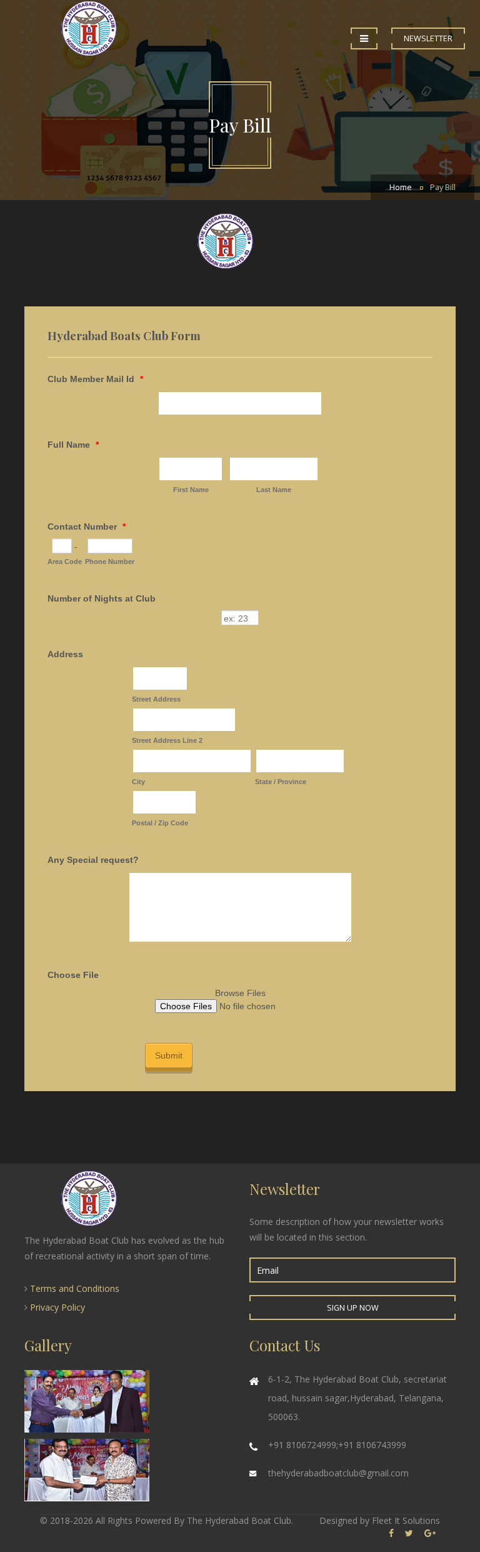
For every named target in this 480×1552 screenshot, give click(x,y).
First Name (191, 489)
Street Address (156, 699)
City (138, 781)
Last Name (273, 489)
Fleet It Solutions (406, 1520)
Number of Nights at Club (102, 598)
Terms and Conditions (74, 1288)
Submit (168, 1056)
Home (400, 187)
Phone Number (109, 561)
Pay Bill (443, 187)
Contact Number (87, 527)
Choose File (73, 975)
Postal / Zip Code (160, 823)
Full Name (73, 445)
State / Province (280, 781)
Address (65, 654)
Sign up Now (353, 1308)
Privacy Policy (57, 1307)
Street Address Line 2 (167, 740)
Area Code (65, 561)
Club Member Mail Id (95, 379)
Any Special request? (93, 860)
